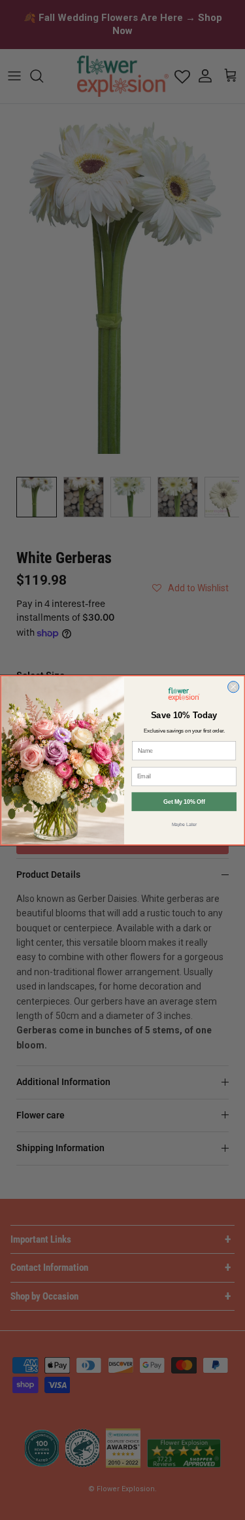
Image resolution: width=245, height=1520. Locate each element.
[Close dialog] (232, 686)
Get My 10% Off (183, 802)
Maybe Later (183, 824)
